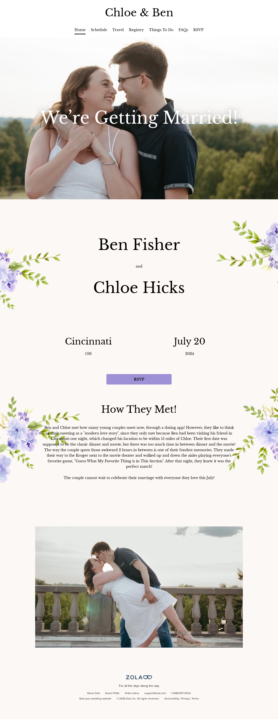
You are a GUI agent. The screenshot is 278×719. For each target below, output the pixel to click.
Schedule (99, 30)
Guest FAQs (112, 693)
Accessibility (171, 698)
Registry (136, 30)
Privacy (185, 698)
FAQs (183, 30)
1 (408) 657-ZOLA (181, 693)
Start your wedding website (95, 698)
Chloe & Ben (139, 12)
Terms (195, 698)
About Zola (93, 693)
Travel (118, 30)
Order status (132, 693)
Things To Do (161, 30)
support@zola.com (155, 693)
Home (80, 30)
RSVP (198, 30)
